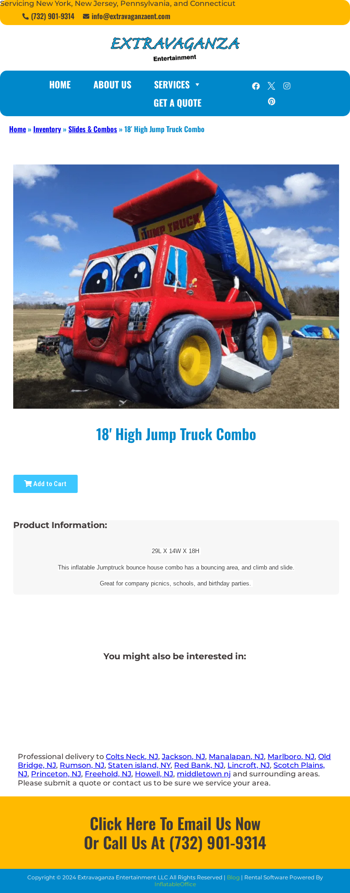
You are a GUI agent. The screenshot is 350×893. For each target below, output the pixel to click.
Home (60, 84)
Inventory (47, 128)
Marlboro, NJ (291, 756)
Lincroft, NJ (248, 765)
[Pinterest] (271, 101)
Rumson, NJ (82, 765)
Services (172, 84)
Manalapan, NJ (236, 756)
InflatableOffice (175, 884)
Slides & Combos (92, 128)
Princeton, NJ (56, 774)
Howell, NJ (154, 774)
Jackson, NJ (183, 756)
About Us (112, 84)
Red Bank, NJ (199, 765)
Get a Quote (177, 102)
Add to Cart (49, 484)
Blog (233, 877)
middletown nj (204, 774)
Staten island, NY (139, 765)
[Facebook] (256, 85)
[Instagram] (287, 85)
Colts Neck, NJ (132, 756)
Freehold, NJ (108, 774)
